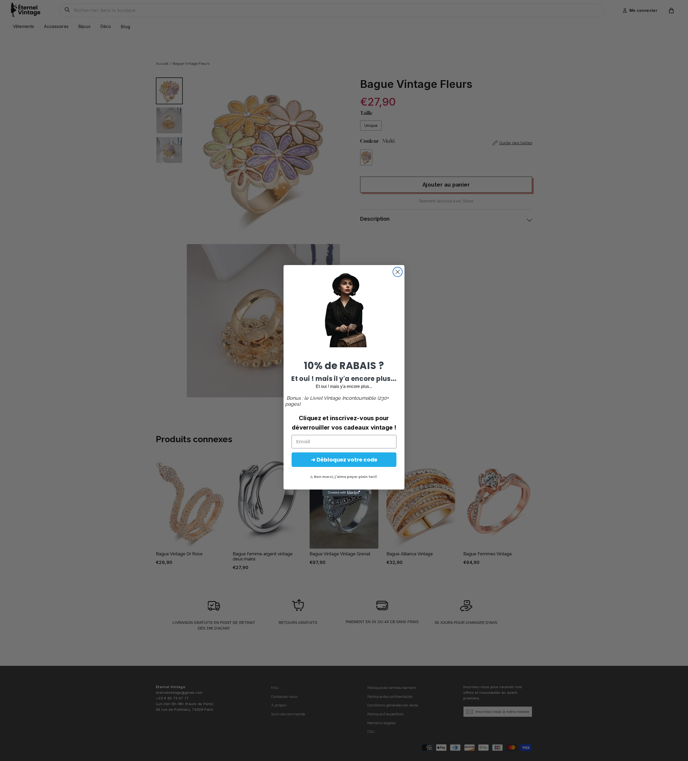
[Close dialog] (397, 272)
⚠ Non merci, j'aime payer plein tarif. (344, 476)
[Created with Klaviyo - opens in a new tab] (344, 493)
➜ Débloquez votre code (344, 459)
